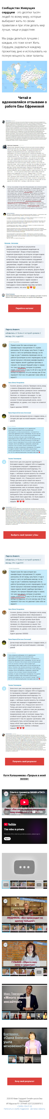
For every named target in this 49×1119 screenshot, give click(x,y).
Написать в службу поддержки (16, 1109)
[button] (4, 867)
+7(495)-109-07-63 (24, 1106)
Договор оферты (37, 1109)
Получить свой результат (25, 761)
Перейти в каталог (24, 308)
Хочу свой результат (24, 1081)
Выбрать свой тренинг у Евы (24, 535)
